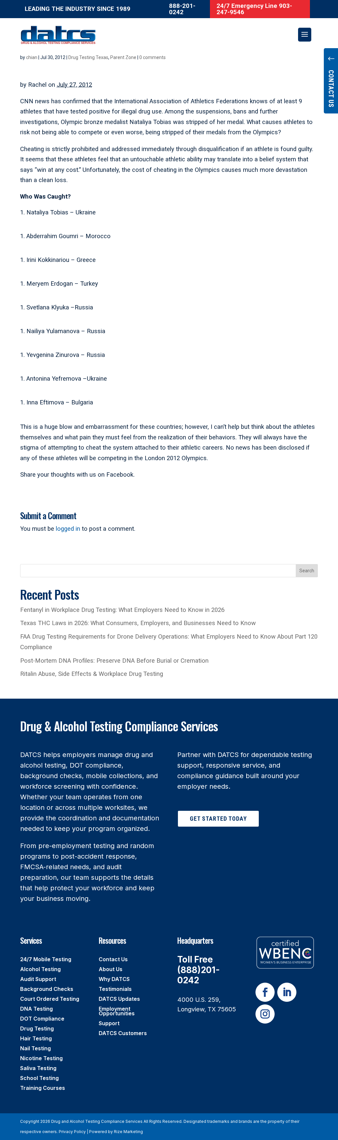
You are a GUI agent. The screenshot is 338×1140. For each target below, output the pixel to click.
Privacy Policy (72, 1131)
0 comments (152, 57)
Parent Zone (123, 57)
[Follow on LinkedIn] (286, 992)
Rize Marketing (128, 1131)
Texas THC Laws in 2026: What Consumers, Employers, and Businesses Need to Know (138, 623)
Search (306, 570)
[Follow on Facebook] (265, 992)
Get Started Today (218, 818)
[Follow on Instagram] (265, 1014)
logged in (68, 528)
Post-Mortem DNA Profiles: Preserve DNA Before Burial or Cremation (114, 660)
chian (31, 57)
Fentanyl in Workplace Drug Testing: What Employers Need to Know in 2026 (122, 610)
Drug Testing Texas (88, 57)
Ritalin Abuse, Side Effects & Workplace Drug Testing (91, 674)
